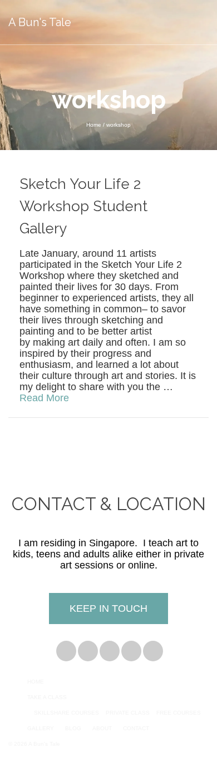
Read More (44, 397)
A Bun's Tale (39, 22)
